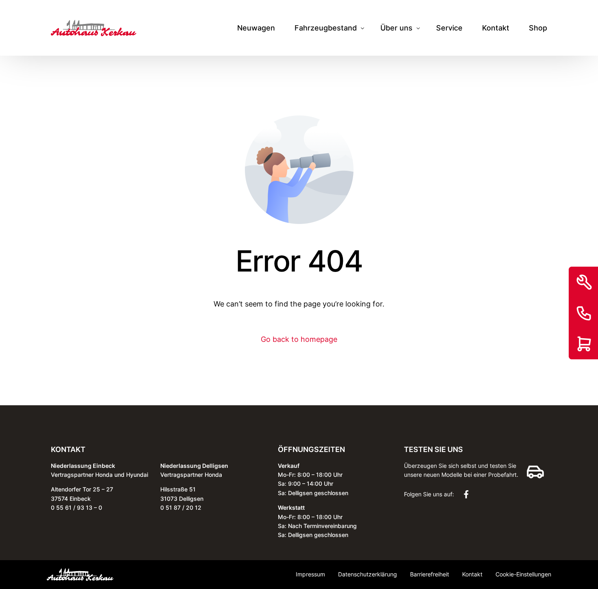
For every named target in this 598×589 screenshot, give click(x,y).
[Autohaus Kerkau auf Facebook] (468, 494)
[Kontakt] (584, 313)
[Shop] (584, 344)
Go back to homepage (299, 339)
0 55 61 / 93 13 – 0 (76, 507)
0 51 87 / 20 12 (180, 507)
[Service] (584, 282)
